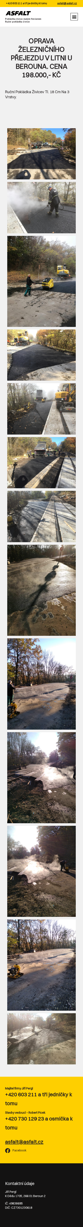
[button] (74, 16)
